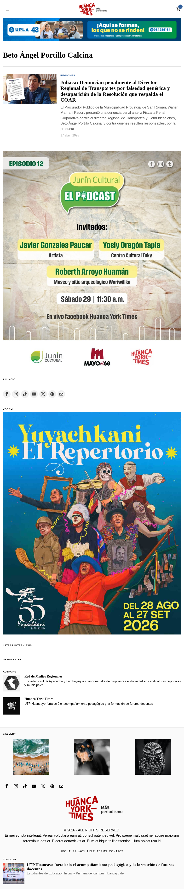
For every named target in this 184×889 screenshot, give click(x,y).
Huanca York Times (38, 699)
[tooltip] (7, 394)
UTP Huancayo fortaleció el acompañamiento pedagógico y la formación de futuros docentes (88, 703)
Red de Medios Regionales (43, 676)
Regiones (67, 75)
